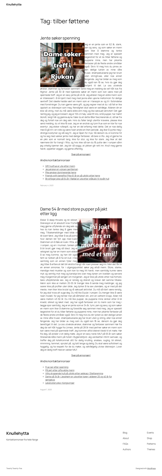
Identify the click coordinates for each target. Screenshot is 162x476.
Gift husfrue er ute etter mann (60, 166)
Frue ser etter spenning (56, 367)
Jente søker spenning (60, 38)
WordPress (151, 468)
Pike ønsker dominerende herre (60, 172)
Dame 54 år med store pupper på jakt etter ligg (73, 211)
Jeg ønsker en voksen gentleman (61, 169)
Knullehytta (14, 4)
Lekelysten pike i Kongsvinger (59, 382)
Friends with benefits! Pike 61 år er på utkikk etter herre (72, 175)
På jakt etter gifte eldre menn (59, 370)
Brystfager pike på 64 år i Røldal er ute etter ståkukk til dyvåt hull (77, 178)
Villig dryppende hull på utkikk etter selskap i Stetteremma (74, 373)
